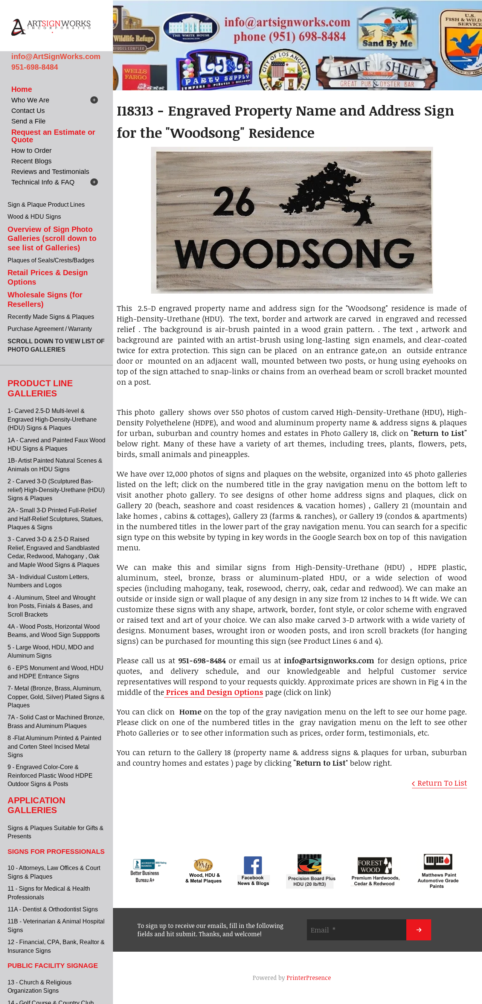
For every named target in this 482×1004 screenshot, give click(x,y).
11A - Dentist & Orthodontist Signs (53, 909)
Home (21, 89)
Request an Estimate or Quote (53, 136)
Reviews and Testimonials (50, 171)
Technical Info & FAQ (43, 182)
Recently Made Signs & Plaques (51, 317)
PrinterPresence (309, 978)
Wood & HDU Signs (34, 216)
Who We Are (30, 100)
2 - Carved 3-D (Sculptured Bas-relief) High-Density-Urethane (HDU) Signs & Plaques (56, 489)
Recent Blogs (31, 161)
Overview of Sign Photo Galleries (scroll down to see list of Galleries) (52, 238)
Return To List (442, 782)
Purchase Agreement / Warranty (50, 329)
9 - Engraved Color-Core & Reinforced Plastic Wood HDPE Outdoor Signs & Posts (50, 775)
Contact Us (28, 110)
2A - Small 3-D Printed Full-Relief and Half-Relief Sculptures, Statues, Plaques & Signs (55, 518)
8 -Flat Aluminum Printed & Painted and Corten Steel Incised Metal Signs (54, 746)
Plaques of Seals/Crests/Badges (51, 260)
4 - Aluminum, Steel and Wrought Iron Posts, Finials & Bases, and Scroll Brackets (51, 606)
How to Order (31, 150)
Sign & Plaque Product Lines (46, 204)
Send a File (28, 121)
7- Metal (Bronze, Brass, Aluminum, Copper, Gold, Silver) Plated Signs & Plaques (56, 696)
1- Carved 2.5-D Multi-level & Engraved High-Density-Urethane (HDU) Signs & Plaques (52, 419)
